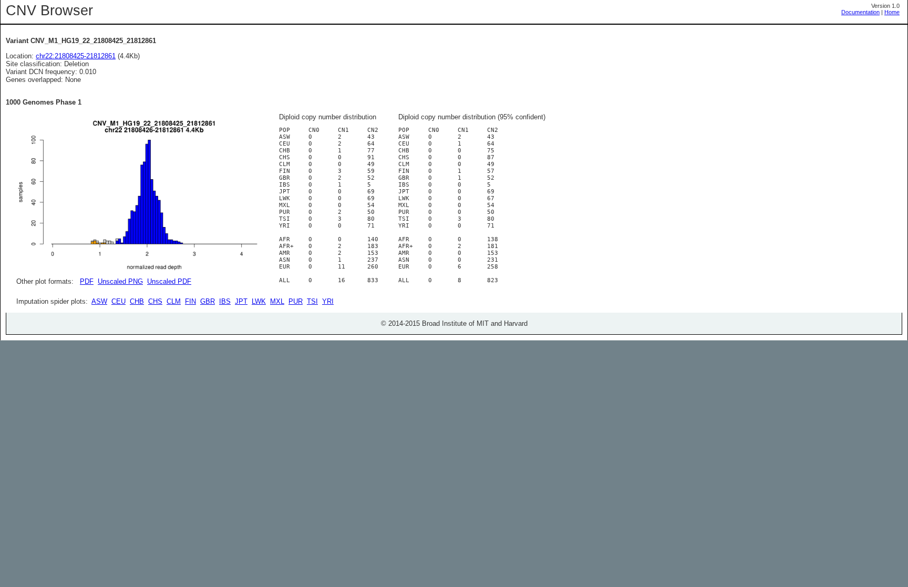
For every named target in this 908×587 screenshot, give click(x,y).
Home (892, 12)
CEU (118, 301)
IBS (225, 301)
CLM (174, 301)
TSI (312, 301)
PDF (87, 281)
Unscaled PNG (120, 281)
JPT (241, 301)
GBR (207, 301)
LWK (259, 301)
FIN (190, 301)
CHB (137, 301)
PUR (295, 301)
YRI (328, 301)
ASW (99, 301)
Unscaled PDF (169, 281)
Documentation (860, 12)
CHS (155, 301)
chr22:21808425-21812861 (76, 56)
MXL (277, 301)
